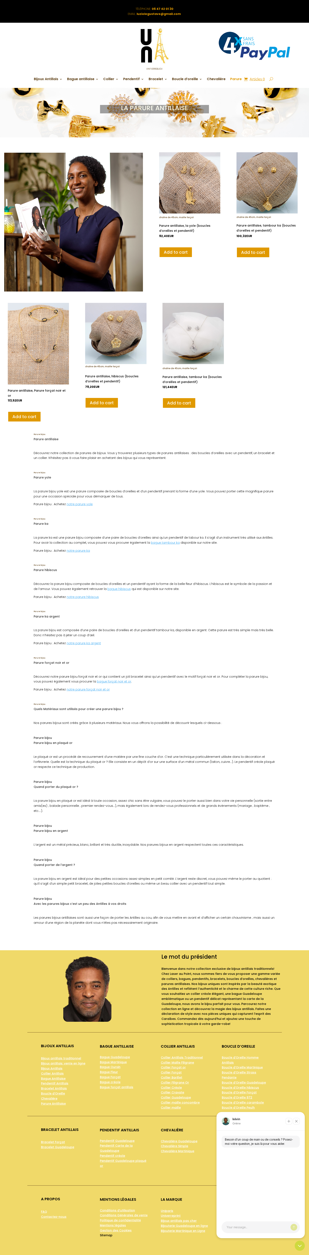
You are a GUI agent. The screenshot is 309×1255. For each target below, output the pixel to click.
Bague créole (110, 1082)
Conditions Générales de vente (124, 1215)
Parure (236, 79)
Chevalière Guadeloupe (179, 1141)
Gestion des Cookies (116, 1230)
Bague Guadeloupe (115, 1057)
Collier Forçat (171, 1072)
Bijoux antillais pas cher (179, 1221)
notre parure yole (80, 504)
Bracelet (156, 79)
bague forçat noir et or (114, 681)
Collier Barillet (171, 1077)
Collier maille (171, 1107)
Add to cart (176, 252)
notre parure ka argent (84, 643)
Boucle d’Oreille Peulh (238, 1107)
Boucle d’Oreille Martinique (242, 1067)
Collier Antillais (52, 1073)
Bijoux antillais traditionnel (61, 1058)
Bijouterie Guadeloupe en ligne (184, 1226)
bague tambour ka (165, 543)
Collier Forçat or (173, 1067)
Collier (108, 79)
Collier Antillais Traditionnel (182, 1057)
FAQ (44, 1212)
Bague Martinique (113, 1062)
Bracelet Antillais (54, 1088)
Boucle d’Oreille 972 (237, 1097)
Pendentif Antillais (54, 1083)
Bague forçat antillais (116, 1087)
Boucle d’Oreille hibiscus (240, 1087)
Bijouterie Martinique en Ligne (183, 1231)
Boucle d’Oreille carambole (243, 1102)
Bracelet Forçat (53, 1142)
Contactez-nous (53, 1217)
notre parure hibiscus (83, 597)
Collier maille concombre (180, 1102)
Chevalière (216, 79)
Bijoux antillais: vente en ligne (63, 1063)
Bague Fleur (109, 1072)
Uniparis (167, 1211)
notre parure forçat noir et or (88, 689)
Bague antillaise (80, 79)
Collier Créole (171, 1087)
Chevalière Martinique (177, 1151)
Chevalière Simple (174, 1146)
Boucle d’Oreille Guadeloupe (244, 1082)
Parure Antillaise (53, 1103)
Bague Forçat (110, 1077)
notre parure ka (78, 551)
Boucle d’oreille (185, 79)
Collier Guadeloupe (176, 1097)
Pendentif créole (112, 1156)
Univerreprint (171, 1216)
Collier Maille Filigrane (177, 1062)
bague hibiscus (119, 589)
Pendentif (131, 79)
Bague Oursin (110, 1067)
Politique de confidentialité (120, 1220)
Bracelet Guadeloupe (57, 1147)
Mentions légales (113, 1225)
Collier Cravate (172, 1092)
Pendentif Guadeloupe (117, 1141)
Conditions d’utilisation (117, 1210)
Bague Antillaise (53, 1078)
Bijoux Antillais (46, 79)
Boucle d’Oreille (53, 1093)
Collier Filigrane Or (175, 1082)
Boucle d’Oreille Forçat (239, 1092)
